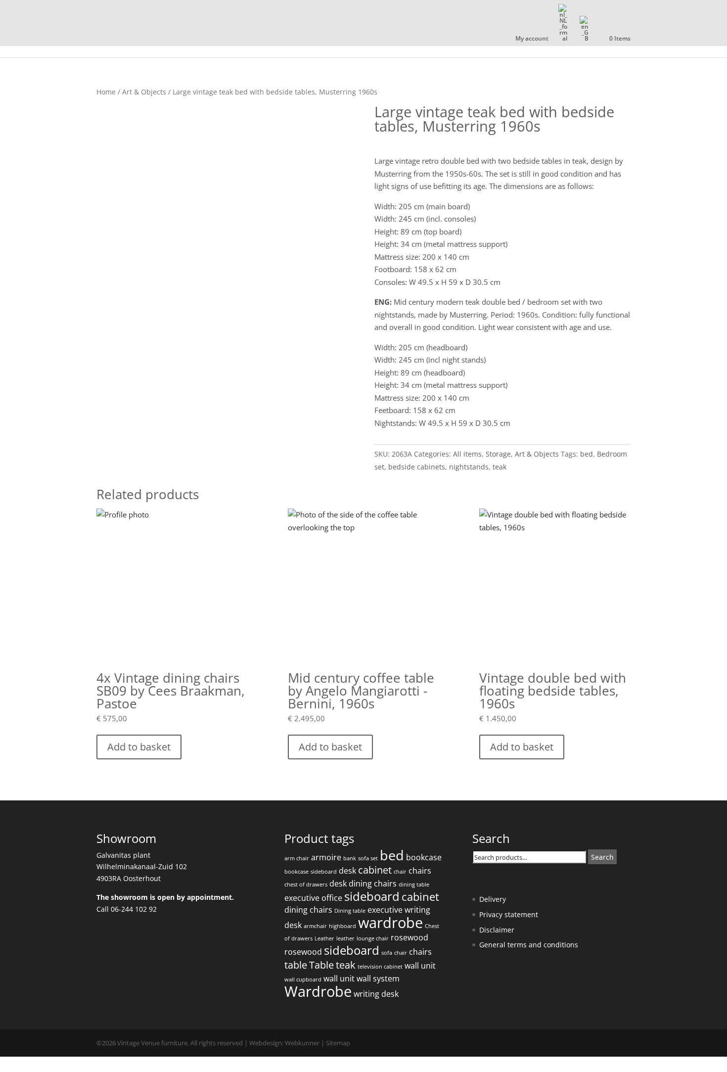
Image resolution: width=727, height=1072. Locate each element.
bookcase (424, 857)
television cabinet (380, 966)
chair (400, 871)
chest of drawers (305, 884)
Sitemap (338, 1042)
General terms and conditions (528, 944)
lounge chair (373, 938)
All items (467, 454)
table (295, 965)
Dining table (349, 910)
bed (586, 454)
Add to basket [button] (139, 746)
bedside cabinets (416, 466)
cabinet (375, 870)
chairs (420, 870)
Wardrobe (318, 991)
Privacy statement (508, 914)
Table (321, 965)
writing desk (376, 993)
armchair (315, 926)
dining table (414, 884)
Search (602, 857)
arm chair (296, 858)
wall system (378, 978)
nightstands (469, 466)
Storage (498, 454)
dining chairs (373, 883)
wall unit (420, 965)
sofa (386, 952)
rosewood (409, 937)
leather (345, 938)
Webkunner (302, 1042)
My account (531, 39)
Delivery (492, 899)
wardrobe (390, 922)
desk (347, 870)
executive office (313, 897)
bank (349, 858)
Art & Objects (144, 91)
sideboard (324, 871)
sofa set (368, 858)
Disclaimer (496, 929)
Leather (324, 938)
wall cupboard (302, 979)
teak (499, 466)
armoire (326, 857)
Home (106, 91)
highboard (342, 926)
